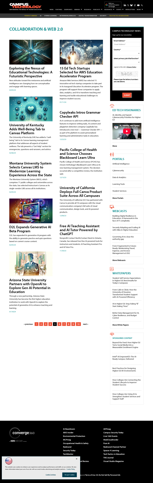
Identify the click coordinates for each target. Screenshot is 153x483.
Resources (108, 9)
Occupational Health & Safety (75, 443)
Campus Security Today (113, 432)
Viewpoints (68, 9)
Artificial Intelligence (120, 163)
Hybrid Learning (50, 15)
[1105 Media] (22, 453)
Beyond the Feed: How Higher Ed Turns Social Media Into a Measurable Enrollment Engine (126, 345)
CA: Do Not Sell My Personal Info (108, 475)
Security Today (69, 450)
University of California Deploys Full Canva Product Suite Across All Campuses (81, 191)
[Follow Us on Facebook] (135, 5)
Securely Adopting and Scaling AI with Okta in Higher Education (126, 228)
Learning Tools (118, 184)
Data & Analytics (119, 177)
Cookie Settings (51, 474)
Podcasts (96, 9)
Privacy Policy (131, 67)
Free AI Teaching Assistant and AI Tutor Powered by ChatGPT (79, 230)
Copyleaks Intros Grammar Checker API (80, 114)
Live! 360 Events (110, 436)
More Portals (117, 198)
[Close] (76, 458)
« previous (28, 324)
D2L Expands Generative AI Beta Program (30, 229)
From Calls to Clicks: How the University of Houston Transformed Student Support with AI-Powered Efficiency (125, 293)
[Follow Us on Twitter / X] (128, 5)
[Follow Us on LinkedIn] (125, 5)
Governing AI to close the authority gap (123, 237)
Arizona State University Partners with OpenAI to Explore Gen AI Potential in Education (29, 286)
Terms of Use (90, 475)
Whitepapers (121, 273)
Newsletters (130, 9)
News (52, 9)
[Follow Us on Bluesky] (131, 5)
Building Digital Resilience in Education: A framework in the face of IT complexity (125, 218)
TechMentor (68, 454)
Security (103, 15)
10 (78, 324)
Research (87, 9)
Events (118, 9)
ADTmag (107, 429)
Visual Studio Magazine (113, 461)
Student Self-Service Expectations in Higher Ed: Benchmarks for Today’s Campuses (126, 280)
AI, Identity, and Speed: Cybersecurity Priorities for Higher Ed (126, 117)
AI (40, 15)
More (139, 9)
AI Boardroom (69, 429)
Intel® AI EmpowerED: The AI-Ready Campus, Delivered (124, 357)
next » (85, 324)
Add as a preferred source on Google (114, 4)
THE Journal (108, 457)
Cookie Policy (71, 469)
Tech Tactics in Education (114, 454)
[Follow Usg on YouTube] (138, 5)
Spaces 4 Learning (111, 450)
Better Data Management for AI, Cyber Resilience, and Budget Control (125, 315)
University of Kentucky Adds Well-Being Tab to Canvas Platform (27, 129)
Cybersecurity (118, 170)
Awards (77, 9)
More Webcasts (119, 260)
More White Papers (120, 325)
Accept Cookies (70, 475)
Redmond (67, 447)
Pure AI (106, 443)
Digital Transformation (88, 15)
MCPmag (67, 439)
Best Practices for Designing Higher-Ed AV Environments (124, 369)
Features (58, 9)
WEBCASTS (119, 211)
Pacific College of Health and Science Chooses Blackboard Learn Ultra (78, 153)
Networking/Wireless (68, 15)
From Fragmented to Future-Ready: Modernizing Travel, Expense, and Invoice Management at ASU (124, 249)
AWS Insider (68, 432)
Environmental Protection (74, 436)
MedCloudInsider (110, 439)
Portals (118, 159)
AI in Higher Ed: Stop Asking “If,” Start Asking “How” (125, 304)
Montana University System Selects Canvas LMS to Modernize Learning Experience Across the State (30, 169)
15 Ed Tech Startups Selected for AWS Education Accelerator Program (81, 72)
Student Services (119, 191)
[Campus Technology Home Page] (25, 6)
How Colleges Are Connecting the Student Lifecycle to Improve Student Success (126, 382)
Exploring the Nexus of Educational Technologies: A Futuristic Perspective (30, 72)
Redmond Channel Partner (114, 447)
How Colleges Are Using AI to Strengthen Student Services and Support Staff (126, 396)
